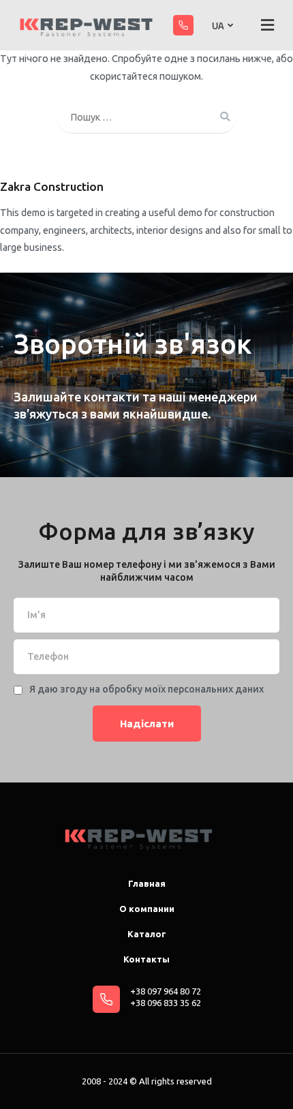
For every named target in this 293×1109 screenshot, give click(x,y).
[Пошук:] (146, 118)
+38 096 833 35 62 (165, 1002)
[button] (267, 24)
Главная (147, 883)
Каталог (146, 934)
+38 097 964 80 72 (165, 991)
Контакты (146, 959)
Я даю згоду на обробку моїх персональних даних (146, 689)
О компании (146, 908)
